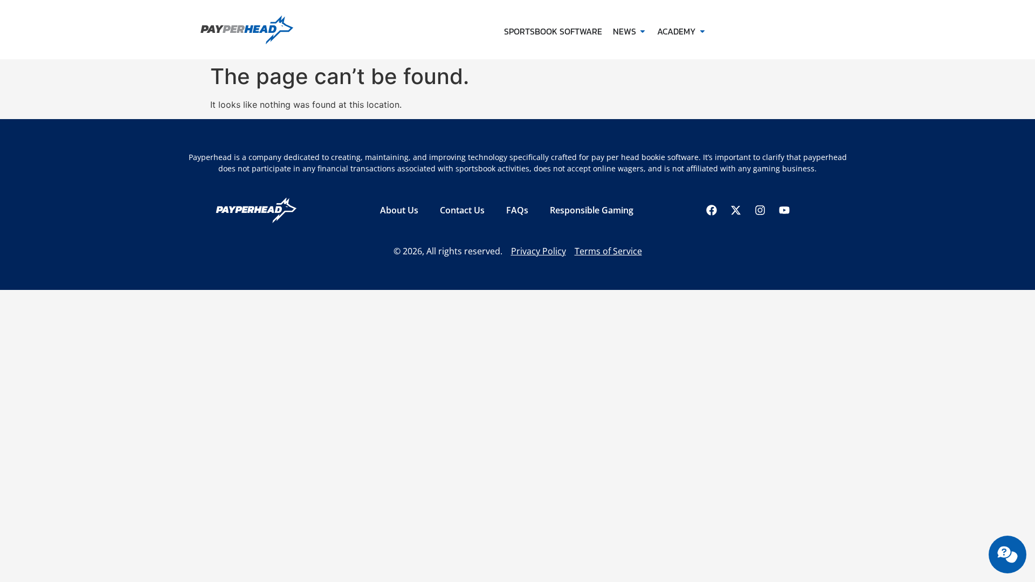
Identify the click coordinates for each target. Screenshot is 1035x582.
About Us (399, 210)
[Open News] (642, 31)
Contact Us (462, 210)
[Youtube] (784, 210)
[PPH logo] (265, 29)
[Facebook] (711, 210)
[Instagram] (760, 210)
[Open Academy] (702, 31)
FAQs (517, 210)
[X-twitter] (736, 210)
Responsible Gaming (591, 210)
